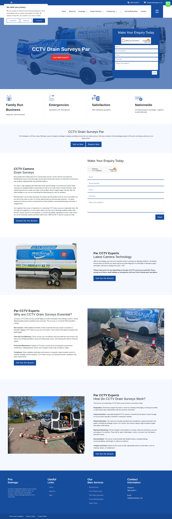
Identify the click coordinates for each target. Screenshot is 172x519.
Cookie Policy (42, 516)
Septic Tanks (93, 503)
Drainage (82, 11)
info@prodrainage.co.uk (154, 2)
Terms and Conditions (16, 516)
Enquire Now (93, 144)
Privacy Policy (30, 516)
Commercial (110, 11)
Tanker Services (96, 11)
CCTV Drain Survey (95, 491)
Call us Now (78, 144)
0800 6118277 (134, 2)
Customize (13, 20)
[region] (26, 14)
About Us (72, 11)
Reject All (26, 20)
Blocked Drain (93, 487)
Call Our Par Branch (104, 278)
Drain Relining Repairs (96, 499)
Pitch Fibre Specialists (96, 495)
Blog (50, 495)
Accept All (39, 20)
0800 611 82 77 (53, 215)
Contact (143, 11)
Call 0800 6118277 (61, 57)
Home (64, 11)
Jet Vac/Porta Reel (131, 11)
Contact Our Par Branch (26, 221)
